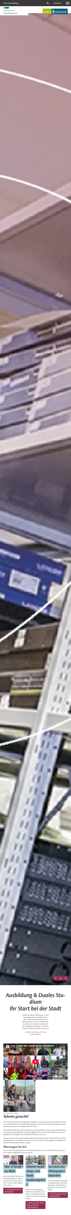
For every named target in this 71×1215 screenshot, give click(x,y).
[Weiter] (65, 978)
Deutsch (57, 3)
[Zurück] (55, 978)
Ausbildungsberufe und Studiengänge (13, 1191)
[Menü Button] (68, 3)
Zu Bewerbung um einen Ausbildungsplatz (57, 1195)
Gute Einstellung (10, 3)
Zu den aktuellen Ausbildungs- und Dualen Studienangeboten (35, 1205)
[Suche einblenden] (48, 3)
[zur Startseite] (55, 11)
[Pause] (60, 978)
